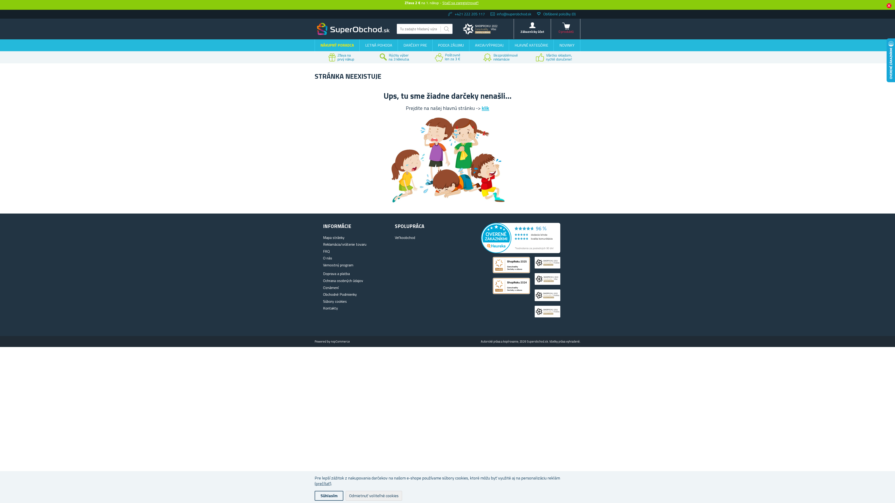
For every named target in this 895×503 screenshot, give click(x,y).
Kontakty (330, 308)
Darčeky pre (415, 45)
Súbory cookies (335, 301)
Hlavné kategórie (531, 45)
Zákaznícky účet (532, 31)
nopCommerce (340, 341)
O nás (327, 258)
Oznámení (331, 287)
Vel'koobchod (405, 237)
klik (485, 108)
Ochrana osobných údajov (343, 280)
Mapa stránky (333, 237)
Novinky (567, 45)
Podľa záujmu (451, 45)
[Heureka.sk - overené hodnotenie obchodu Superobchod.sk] (520, 252)
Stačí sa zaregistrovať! (460, 3)
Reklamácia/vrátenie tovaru (344, 244)
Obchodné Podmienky (340, 294)
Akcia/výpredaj (489, 45)
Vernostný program (338, 265)
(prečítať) (323, 483)
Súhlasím (328, 496)
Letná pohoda (378, 45)
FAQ (326, 251)
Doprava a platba (336, 273)
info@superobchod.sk (514, 14)
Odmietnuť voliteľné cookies (374, 496)
